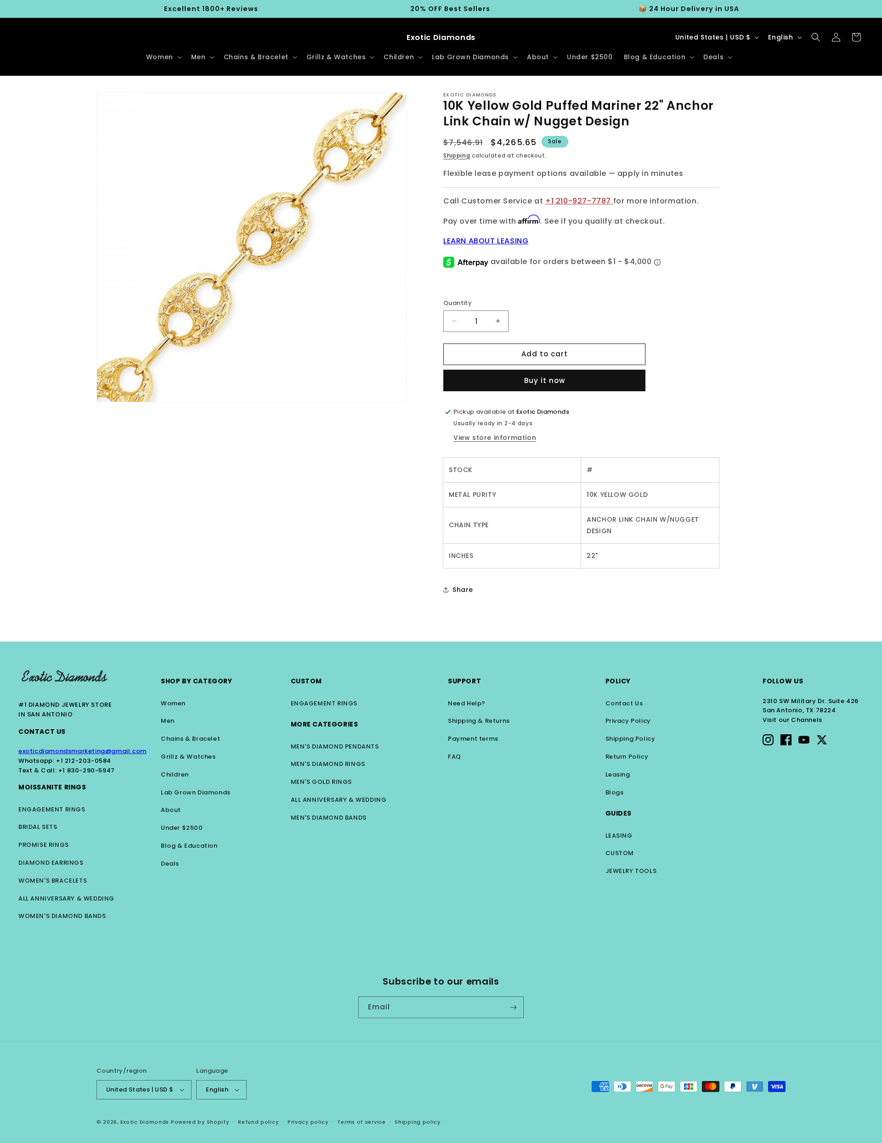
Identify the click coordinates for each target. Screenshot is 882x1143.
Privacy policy (308, 1122)
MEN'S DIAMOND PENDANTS (335, 746)
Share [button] (462, 589)
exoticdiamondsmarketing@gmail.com (82, 751)
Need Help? (467, 703)
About (171, 809)
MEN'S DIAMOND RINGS (328, 764)
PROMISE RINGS (43, 844)
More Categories (324, 724)
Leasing (617, 774)
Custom (306, 681)
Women (173, 703)
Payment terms (473, 738)
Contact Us (42, 731)
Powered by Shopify (200, 1122)
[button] (163, 57)
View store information (494, 437)
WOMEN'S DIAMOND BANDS (62, 916)
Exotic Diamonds (145, 1122)
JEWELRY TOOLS (631, 871)
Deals (170, 863)
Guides (618, 813)
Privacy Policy (628, 720)
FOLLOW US (783, 681)
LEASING (619, 835)
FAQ (454, 756)
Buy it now (544, 380)
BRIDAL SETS (37, 826)
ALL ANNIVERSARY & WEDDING (66, 898)
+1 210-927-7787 (579, 201)
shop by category (196, 681)
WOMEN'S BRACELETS (52, 880)
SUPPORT (464, 681)
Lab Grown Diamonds (196, 792)
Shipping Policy (630, 738)
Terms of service (361, 1122)
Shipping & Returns (479, 720)
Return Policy (627, 756)
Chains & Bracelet (190, 738)
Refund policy (258, 1122)
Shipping (456, 155)
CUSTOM (619, 853)
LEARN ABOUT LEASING (485, 241)
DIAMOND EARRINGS (51, 862)
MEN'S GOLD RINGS (321, 781)
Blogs (614, 792)
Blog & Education (189, 845)
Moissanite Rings (52, 787)
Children (175, 774)
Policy (618, 681)
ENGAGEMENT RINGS (51, 809)
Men (168, 720)
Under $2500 (182, 827)
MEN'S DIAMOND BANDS (329, 817)
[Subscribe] (513, 1007)
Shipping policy (418, 1122)
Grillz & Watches (188, 756)
